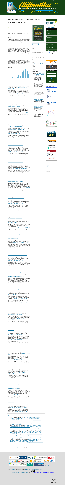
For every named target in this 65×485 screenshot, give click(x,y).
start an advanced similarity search (17, 447)
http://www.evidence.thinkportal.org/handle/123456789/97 (17, 122)
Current (11, 14)
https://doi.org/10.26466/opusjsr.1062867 (16, 126)
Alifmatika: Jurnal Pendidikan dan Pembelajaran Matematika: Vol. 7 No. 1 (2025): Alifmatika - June (26, 421)
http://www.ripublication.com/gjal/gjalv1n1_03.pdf (20, 242)
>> (12, 445)
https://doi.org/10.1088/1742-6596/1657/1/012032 (15, 145)
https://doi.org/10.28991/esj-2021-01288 (14, 106)
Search (56, 14)
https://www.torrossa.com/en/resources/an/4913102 (16, 276)
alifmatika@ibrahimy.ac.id (29, 469)
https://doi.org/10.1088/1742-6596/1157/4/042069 (15, 334)
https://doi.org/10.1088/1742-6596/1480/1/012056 (15, 203)
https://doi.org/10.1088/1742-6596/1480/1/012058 (15, 162)
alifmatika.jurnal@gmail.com (37, 469)
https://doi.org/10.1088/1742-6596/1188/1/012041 (15, 359)
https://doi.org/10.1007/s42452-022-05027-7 (20, 298)
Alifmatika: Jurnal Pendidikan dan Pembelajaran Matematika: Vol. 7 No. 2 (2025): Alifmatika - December (25, 427)
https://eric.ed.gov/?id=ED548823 (13, 96)
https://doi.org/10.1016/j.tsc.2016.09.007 (21, 343)
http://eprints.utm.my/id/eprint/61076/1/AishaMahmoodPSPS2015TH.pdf (19, 227)
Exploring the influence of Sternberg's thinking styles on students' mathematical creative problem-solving (25, 420)
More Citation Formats (36, 59)
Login (57, 0)
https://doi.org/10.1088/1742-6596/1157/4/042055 (15, 151)
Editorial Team (28, 14)
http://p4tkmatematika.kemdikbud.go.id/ (14, 133)
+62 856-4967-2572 (12, 469)
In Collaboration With (51, 131)
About (18, 14)
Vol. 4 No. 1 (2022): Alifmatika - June (37, 63)
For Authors (47, 166)
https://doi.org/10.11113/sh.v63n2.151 (21, 411)
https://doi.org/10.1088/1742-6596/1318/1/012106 (15, 283)
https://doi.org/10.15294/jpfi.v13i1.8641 (14, 378)
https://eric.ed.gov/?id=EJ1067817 (13, 324)
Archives (15, 14)
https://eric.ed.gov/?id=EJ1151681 (13, 294)
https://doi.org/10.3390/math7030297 (13, 222)
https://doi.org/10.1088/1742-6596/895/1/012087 (20, 168)
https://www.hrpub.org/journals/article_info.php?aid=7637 (18, 407)
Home (8, 14)
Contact (33, 14)
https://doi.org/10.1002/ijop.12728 (13, 394)
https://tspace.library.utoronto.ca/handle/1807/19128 (16, 198)
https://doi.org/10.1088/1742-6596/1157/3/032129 (15, 260)
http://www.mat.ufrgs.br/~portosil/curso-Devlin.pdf (18, 129)
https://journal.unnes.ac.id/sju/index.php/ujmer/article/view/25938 (18, 112)
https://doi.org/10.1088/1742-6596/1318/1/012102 (15, 181)
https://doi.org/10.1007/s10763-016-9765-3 (16, 339)
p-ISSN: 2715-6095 (51, 27)
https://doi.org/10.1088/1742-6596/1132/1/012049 (15, 314)
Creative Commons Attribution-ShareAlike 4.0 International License (39, 90)
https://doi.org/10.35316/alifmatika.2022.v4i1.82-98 (17, 30)
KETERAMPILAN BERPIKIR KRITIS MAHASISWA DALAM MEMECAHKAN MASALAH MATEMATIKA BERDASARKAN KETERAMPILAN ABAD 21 (25, 440)
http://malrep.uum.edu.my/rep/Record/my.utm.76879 (16, 272)
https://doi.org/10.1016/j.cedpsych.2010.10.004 (15, 156)
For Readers (47, 165)
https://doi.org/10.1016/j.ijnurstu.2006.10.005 (17, 289)
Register (54, 0)
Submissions (23, 14)
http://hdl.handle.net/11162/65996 (13, 238)
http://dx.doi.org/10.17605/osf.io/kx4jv (13, 388)
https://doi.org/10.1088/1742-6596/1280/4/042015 (18, 173)
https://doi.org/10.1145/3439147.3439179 (16, 138)
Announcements (37, 14)
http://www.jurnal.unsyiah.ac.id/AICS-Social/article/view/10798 (17, 255)
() (51, 132)
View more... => (46, 465)
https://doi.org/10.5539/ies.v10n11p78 (13, 384)
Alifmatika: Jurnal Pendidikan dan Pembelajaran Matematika (39, 82)
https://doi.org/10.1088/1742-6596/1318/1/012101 (15, 249)
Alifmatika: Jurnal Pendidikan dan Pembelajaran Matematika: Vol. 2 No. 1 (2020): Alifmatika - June (25, 441)
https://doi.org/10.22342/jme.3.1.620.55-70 (21, 93)
